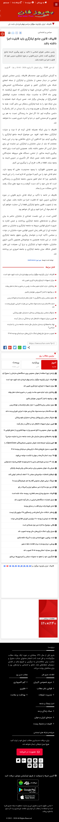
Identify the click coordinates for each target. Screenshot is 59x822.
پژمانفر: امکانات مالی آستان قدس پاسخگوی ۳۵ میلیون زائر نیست (31, 512)
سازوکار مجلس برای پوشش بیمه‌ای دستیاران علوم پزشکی (33, 312)
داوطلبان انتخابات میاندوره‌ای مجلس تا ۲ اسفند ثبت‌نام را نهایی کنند (31, 474)
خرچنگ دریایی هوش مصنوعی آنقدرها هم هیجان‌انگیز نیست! (33, 481)
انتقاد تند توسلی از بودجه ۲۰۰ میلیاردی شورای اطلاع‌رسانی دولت (32, 518)
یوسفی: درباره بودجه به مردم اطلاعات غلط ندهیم (38, 544)
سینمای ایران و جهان (43, 717)
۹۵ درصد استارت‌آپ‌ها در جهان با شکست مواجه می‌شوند (35, 455)
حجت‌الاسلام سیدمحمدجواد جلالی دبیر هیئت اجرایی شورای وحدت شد (29, 305)
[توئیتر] (18, 760)
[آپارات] (35, 765)
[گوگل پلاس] (24, 760)
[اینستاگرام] (41, 765)
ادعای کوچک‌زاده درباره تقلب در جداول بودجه (39, 506)
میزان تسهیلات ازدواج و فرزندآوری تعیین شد (38, 280)
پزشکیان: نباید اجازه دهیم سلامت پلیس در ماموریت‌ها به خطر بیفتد (29, 286)
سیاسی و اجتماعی (45, 32)
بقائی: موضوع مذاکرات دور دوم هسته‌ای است (38, 525)
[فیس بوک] (29, 760)
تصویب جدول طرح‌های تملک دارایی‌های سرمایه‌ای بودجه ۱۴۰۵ (31, 333)
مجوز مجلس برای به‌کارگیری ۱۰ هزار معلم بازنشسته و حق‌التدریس (30, 297)
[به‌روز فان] (35, 13)
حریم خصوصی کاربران (43, 682)
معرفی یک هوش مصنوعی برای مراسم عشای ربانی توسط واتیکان (32, 468)
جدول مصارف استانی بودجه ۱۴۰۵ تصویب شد (38, 550)
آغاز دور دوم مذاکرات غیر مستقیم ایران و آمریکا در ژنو (36, 487)
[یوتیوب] (29, 765)
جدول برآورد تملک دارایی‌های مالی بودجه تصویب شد (36, 531)
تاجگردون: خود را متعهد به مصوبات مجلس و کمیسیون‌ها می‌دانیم (32, 556)
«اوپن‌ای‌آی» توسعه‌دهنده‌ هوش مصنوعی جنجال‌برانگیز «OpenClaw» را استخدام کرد (29, 443)
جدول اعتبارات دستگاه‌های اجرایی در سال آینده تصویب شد (34, 499)
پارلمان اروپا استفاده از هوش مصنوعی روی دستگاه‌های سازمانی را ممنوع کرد (28, 373)
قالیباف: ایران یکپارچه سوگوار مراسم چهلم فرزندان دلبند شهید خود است (28, 274)
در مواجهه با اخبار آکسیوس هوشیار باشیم (39, 292)
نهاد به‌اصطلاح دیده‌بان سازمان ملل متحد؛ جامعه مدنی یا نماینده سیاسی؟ (30, 326)
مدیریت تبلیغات (45, 695)
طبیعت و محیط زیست (42, 724)
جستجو (6, 2)
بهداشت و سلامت (17, 695)
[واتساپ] (41, 760)
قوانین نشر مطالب (44, 688)
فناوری (22, 688)
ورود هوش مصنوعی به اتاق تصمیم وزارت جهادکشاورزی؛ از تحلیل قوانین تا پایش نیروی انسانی (29, 430)
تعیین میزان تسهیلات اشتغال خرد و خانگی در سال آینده (34, 318)
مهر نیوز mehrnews (34, 260)
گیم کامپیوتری (19, 682)
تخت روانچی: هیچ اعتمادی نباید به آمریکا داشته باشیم (35, 537)
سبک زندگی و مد (45, 711)
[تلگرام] (35, 760)
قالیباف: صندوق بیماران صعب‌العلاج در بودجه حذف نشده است (33, 493)
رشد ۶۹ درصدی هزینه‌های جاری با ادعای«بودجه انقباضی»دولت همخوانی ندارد (29, 462)
